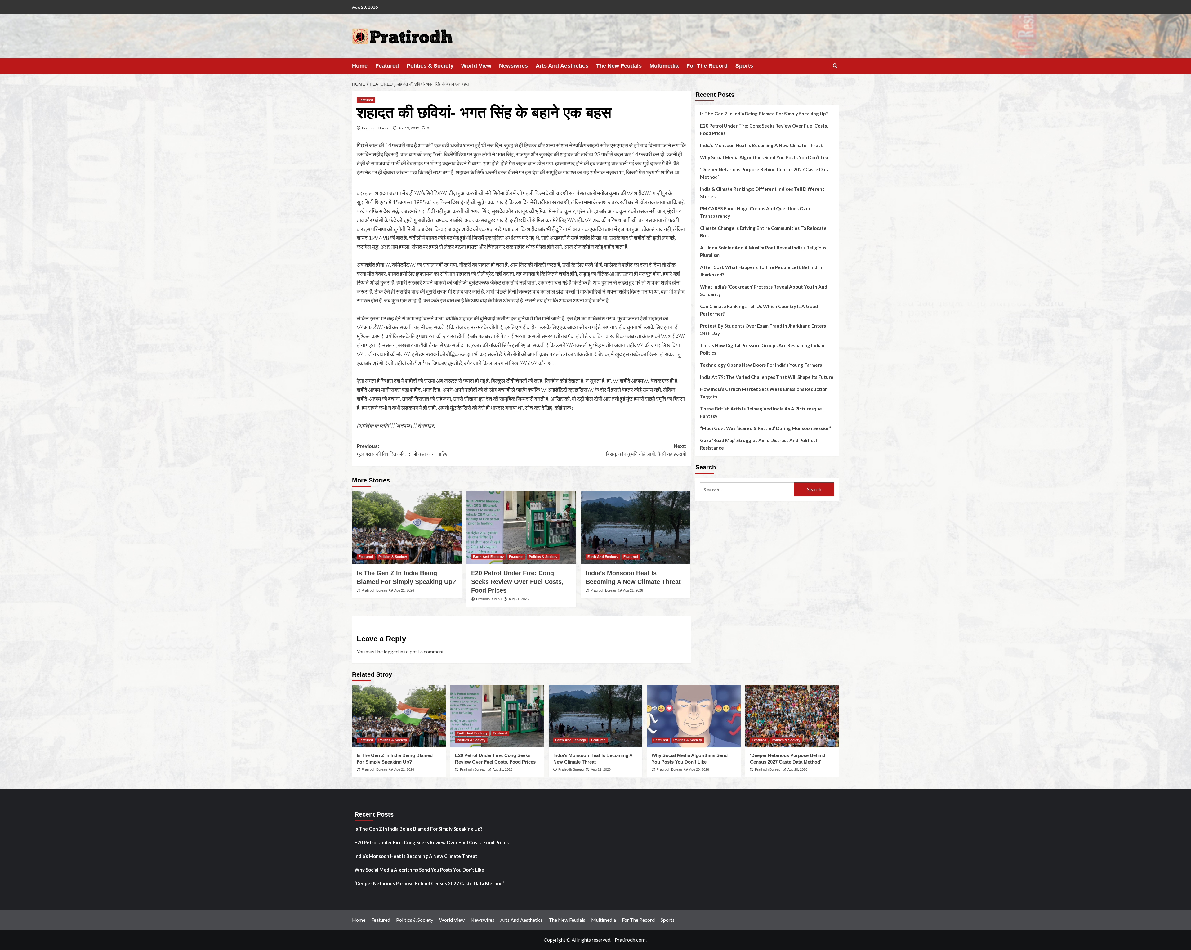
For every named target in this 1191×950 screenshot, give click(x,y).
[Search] (835, 65)
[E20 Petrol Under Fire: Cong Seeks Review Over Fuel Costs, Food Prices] (521, 527)
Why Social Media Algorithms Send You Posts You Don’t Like (765, 157)
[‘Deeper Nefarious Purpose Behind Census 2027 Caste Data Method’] (792, 716)
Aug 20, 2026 (699, 769)
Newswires (513, 66)
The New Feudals (619, 66)
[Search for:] (747, 489)
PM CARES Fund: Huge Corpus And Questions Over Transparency (755, 212)
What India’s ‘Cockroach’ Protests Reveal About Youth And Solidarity (763, 290)
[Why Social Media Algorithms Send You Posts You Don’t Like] (694, 716)
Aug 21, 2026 (404, 590)
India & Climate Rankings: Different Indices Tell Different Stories (762, 192)
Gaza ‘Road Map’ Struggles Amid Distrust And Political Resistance (758, 443)
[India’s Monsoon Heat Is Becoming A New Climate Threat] (636, 527)
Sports (744, 66)
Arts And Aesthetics (562, 66)
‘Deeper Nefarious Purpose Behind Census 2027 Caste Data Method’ (765, 173)
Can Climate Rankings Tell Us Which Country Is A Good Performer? (759, 309)
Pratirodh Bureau (376, 128)
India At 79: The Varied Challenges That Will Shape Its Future (766, 377)
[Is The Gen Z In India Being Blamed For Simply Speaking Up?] (407, 527)
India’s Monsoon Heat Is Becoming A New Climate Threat (761, 145)
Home (360, 66)
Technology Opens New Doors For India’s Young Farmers (761, 365)
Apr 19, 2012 (408, 128)
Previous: (402, 450)
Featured (387, 66)
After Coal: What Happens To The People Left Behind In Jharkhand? (761, 270)
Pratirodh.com (630, 940)
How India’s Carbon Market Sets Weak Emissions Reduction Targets (764, 392)
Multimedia (664, 66)
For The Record (707, 66)
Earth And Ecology (488, 556)
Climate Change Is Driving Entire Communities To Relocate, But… (763, 231)
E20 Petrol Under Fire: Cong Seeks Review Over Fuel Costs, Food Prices (517, 582)
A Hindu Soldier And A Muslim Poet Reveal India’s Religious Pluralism (763, 251)
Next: (646, 450)
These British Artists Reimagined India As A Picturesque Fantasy (761, 412)
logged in (393, 651)
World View (476, 66)
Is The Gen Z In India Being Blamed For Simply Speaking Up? (764, 113)
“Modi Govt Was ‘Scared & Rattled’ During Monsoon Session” (765, 428)
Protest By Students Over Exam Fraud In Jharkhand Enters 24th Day (763, 329)
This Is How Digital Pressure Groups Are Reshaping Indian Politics (762, 349)
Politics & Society (430, 66)
